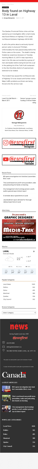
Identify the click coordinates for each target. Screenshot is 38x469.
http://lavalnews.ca (19, 125)
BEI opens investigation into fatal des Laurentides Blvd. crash (19, 177)
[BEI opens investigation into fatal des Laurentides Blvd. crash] (6, 389)
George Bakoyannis (9, 18)
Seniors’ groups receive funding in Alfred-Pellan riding (28, 100)
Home (3, 4)
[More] (25, 25)
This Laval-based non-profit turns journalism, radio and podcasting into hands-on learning (19, 184)
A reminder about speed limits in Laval (15, 196)
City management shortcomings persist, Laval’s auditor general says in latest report (18, 190)
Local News (10, 4)
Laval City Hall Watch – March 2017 (9, 99)
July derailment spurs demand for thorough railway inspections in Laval (17, 201)
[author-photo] (19, 120)
